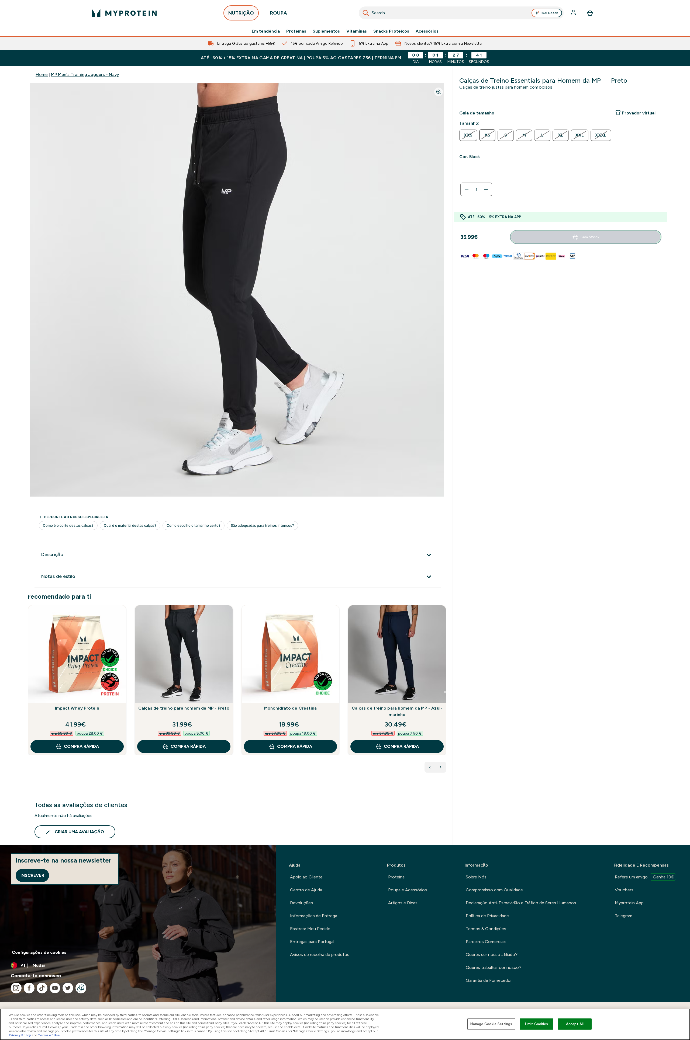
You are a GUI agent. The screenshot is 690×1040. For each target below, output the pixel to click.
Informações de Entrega (313, 915)
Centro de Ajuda (306, 890)
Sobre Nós (476, 877)
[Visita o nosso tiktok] (42, 988)
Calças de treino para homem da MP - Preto (183, 708)
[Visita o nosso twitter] (68, 988)
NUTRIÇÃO (241, 13)
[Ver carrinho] (590, 13)
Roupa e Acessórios (407, 890)
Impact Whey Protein (77, 708)
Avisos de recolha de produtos (319, 954)
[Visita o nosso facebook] (29, 988)
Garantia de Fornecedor (489, 980)
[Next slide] (445, 692)
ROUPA (278, 13)
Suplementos (326, 31)
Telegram (623, 915)
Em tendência (266, 31)
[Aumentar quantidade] (486, 189)
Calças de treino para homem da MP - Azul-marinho (397, 711)
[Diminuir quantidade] (466, 189)
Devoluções (301, 903)
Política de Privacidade (487, 915)
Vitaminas (356, 31)
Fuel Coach (549, 13)
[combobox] (461, 12)
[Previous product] (430, 767)
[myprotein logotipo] (124, 13)
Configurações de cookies (39, 952)
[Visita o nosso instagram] (16, 988)
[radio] (468, 135)
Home (42, 74)
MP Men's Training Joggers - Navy (85, 74)
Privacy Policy (20, 1035)
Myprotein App (629, 903)
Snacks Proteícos (391, 31)
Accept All (575, 1024)
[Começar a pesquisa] (366, 12)
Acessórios (427, 31)
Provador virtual (639, 113)
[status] (476, 189)
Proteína (396, 877)
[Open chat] (80, 988)
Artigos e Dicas (403, 903)
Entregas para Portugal (312, 941)
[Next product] (440, 767)
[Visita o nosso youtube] (55, 988)
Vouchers (624, 890)
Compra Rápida (81, 746)
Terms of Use (49, 1035)
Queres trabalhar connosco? (493, 967)
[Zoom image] (438, 92)
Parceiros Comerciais (486, 941)
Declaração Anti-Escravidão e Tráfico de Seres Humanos (521, 903)
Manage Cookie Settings (491, 1024)
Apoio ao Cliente (306, 877)
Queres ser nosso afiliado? (492, 954)
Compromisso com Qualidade (494, 890)
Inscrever (32, 875)
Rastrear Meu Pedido (310, 928)
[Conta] (574, 13)
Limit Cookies (536, 1024)
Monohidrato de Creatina (290, 708)
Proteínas (296, 31)
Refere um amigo (644, 877)
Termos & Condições (486, 928)
